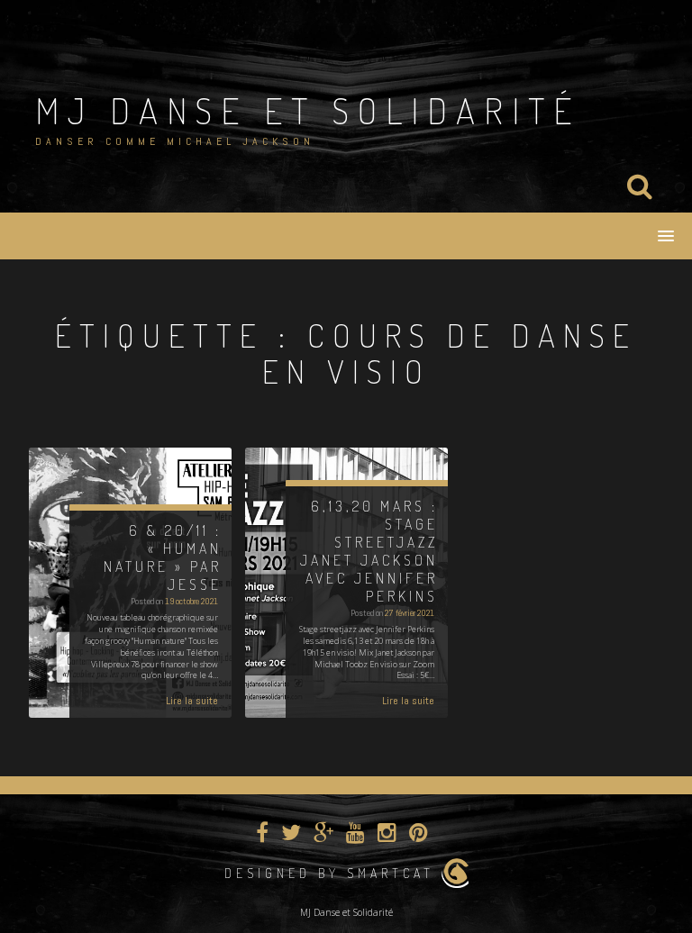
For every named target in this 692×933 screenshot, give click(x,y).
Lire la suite (192, 700)
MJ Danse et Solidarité (307, 109)
